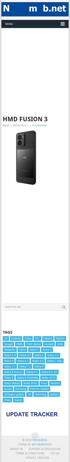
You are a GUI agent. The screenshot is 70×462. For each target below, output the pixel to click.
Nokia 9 (8, 377)
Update (54, 394)
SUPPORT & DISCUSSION (44, 448)
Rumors (55, 383)
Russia (8, 388)
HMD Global (33, 344)
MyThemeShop (42, 444)
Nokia (22, 349)
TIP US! (55, 453)
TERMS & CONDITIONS (30, 453)
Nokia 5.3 (53, 355)
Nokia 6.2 (38, 360)
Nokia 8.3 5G (49, 372)
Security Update (39, 388)
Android (16, 338)
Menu (9, 23)
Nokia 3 (47, 349)
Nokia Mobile (12, 383)
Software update (14, 394)
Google (8, 344)
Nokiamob (39, 440)
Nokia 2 (34, 349)
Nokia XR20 (30, 383)
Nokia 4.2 (25, 355)
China (27, 338)
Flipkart (60, 338)
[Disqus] (35, 247)
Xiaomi (18, 400)
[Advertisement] (35, 63)
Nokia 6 (8, 360)
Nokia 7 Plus (54, 360)
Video (7, 400)
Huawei (49, 344)
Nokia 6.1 (22, 360)
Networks (9, 349)
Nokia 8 (39, 366)
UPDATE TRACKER (37, 457)
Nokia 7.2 (25, 366)
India (60, 344)
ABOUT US (16, 448)
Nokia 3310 (48, 377)
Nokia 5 (39, 355)
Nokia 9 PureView (27, 377)
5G (6, 338)
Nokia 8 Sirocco (13, 372)
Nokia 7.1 (10, 366)
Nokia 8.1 (32, 372)
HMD (19, 344)
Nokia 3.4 (10, 355)
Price (44, 383)
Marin (6, 125)
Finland (48, 338)
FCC (37, 338)
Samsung (20, 388)
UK (29, 394)
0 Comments (39, 125)
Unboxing (40, 394)
